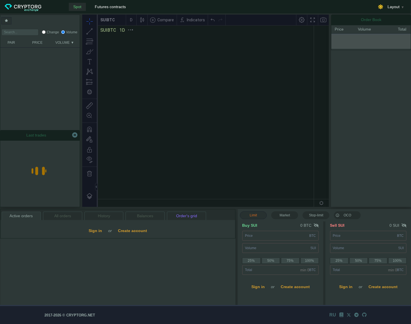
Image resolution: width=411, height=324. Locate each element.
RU (332, 315)
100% (309, 261)
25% (251, 261)
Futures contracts (110, 6)
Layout (394, 6)
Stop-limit (316, 215)
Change (53, 32)
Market (285, 215)
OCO (347, 215)
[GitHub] (364, 315)
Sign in (258, 286)
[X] (349, 315)
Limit (253, 215)
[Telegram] (356, 315)
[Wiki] (341, 315)
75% (290, 261)
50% (270, 261)
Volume (71, 32)
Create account (295, 286)
